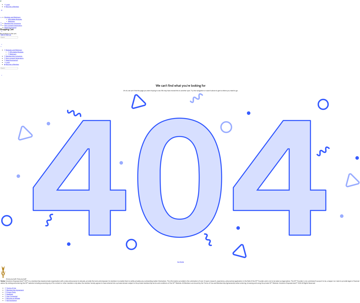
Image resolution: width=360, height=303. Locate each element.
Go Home (180, 262)
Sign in (3, 35)
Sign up (8, 35)
